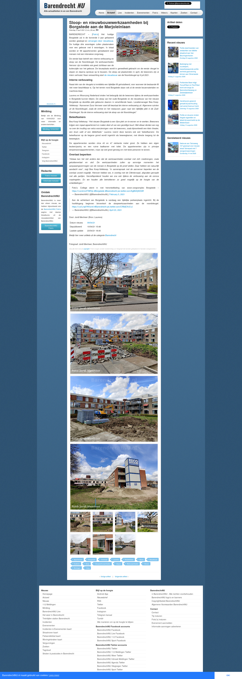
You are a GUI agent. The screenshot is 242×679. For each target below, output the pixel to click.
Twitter (44, 147)
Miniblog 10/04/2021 (51, 129)
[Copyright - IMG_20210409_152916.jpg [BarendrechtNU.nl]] (147, 522)
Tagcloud (47, 650)
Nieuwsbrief (46, 143)
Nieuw (141, 559)
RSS (99, 600)
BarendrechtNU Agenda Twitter (111, 662)
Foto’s (95, 34)
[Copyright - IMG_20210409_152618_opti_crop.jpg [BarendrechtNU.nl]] (114, 343)
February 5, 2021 (117, 194)
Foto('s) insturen (159, 619)
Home (101, 12)
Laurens (116, 559)
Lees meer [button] (54, 675)
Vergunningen (49, 643)
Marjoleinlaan (129, 559)
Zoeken (184, 12)
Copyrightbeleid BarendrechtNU (166, 600)
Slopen (118, 564)
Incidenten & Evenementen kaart (57, 629)
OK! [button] (228, 675)
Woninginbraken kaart (52, 639)
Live (120, 12)
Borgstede (91, 559)
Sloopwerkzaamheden (102, 564)
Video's (164, 12)
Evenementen (143, 12)
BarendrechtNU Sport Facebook (111, 640)
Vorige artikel (106, 576)
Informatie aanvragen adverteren (166, 626)
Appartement (78, 559)
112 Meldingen (49, 604)
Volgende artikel (121, 576)
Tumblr (100, 618)
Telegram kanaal (104, 614)
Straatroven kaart (50, 632)
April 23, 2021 (115, 209)
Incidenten (129, 12)
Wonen (146, 564)
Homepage (47, 593)
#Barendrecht (111, 190)
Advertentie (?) (51, 104)
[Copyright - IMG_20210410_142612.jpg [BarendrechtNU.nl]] (125, 544)
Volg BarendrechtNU (50, 161)
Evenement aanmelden (162, 622)
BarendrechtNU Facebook (108, 630)
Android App (102, 593)
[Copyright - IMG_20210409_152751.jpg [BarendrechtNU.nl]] (103, 522)
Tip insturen (157, 615)
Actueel (111, 12)
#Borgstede (99, 190)
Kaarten (174, 12)
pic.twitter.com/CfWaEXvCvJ (120, 206)
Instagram (45, 157)
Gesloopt (104, 559)
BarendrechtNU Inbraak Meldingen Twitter (115, 659)
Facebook (45, 154)
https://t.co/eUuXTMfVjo (82, 190)
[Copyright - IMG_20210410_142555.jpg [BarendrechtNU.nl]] (80, 544)
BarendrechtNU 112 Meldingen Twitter (114, 652)
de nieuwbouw (110, 74)
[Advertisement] (51, 61)
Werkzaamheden (132, 564)
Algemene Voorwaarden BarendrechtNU (169, 604)
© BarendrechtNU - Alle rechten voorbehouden (172, 593)
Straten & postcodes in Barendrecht (58, 653)
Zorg (87, 568)
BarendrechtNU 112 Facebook (110, 637)
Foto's (155, 12)
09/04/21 (91, 222)
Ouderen (77, 564)
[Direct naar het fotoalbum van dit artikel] (97, 30)
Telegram (45, 150)
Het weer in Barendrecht (53, 614)
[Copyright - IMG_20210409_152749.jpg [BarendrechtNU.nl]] (80, 522)
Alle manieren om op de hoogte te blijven (115, 622)
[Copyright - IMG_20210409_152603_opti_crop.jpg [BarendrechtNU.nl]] (114, 282)
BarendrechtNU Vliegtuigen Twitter (112, 666)
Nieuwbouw (153, 559)
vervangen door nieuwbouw (100, 40)
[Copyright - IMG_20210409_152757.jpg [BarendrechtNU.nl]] (125, 522)
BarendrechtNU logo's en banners (167, 597)
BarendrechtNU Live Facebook (111, 633)
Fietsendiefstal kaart (52, 636)
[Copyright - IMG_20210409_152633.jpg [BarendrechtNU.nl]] (114, 408)
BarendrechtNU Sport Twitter (110, 669)
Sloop (87, 564)
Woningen (77, 568)
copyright (86, 249)
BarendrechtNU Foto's (52, 209)
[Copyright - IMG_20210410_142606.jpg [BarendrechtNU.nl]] (103, 544)
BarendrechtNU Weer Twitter (110, 655)
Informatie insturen (51, 180)
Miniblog (46, 607)
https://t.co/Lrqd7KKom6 (83, 206)
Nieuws (46, 600)
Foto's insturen (51, 175)
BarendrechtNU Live (52, 611)
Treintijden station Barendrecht (56, 618)
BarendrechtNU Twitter (107, 648)
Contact (193, 12)
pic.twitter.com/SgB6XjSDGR (131, 190)
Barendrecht (110, 235)
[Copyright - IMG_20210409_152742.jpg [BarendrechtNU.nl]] (114, 476)
